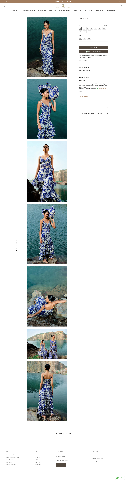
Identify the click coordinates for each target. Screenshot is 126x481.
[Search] (118, 6)
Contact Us (38, 464)
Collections (42, 10)
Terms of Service (9, 459)
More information (85, 96)
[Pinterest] (87, 90)
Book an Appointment (11, 464)
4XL (80, 31)
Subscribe (61, 465)
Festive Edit (111, 10)
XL (95, 28)
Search (37, 455)
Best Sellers (100, 10)
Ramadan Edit (77, 10)
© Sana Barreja (10, 477)
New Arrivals (15, 10)
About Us (38, 457)
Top (84, 38)
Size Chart (38, 462)
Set (80, 38)
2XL (100, 28)
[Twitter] (85, 90)
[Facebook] (83, 90)
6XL (89, 31)
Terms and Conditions (11, 455)
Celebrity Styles (64, 10)
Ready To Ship (89, 10)
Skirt (89, 38)
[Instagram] (96, 461)
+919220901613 (102, 88)
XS (80, 28)
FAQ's (37, 459)
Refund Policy (9, 462)
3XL (104, 28)
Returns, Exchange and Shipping (92, 113)
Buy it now (93, 47)
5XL (85, 31)
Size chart (105, 25)
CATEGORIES (52, 10)
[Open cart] (121, 6)
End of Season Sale (29, 10)
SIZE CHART (85, 107)
